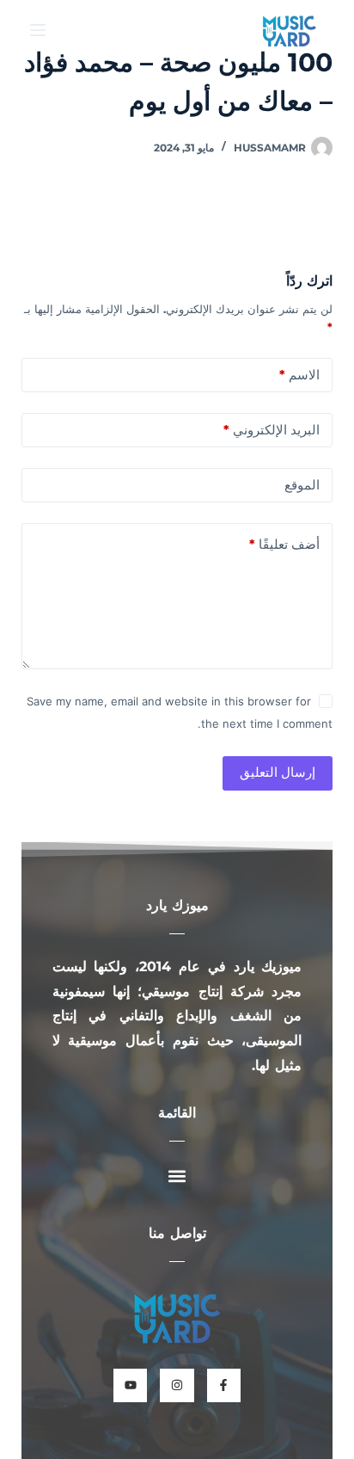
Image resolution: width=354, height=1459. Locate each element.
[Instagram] (176, 1385)
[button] (177, 1176)
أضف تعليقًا (284, 544)
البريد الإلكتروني (271, 430)
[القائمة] (38, 30)
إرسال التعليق (277, 772)
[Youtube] (130, 1385)
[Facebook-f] (224, 1385)
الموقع (302, 485)
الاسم (299, 374)
